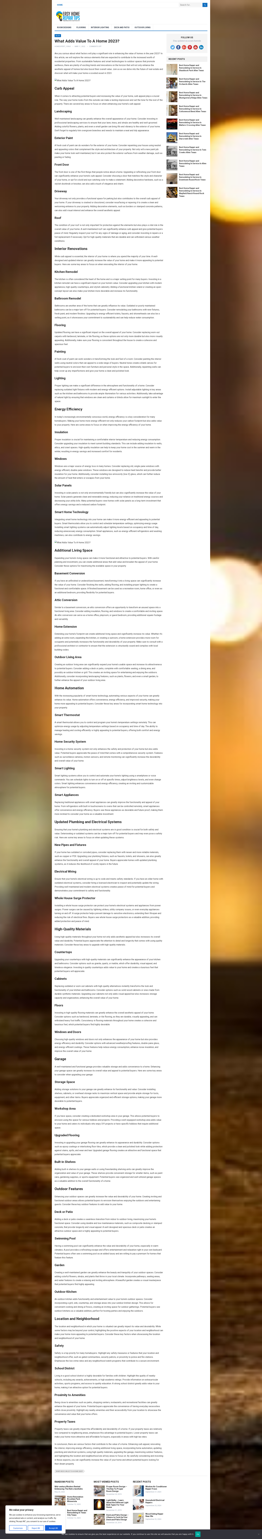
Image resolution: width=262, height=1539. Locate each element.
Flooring (81, 27)
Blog (58, 36)
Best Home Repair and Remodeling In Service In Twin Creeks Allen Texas (192, 150)
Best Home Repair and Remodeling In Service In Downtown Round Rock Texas (192, 177)
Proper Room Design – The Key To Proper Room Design (116, 1488)
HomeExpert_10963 (63, 46)
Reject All (36, 1528)
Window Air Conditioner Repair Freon (156, 1487)
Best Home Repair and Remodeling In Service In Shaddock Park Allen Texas (191, 68)
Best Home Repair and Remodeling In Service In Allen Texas (192, 163)
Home (60, 5)
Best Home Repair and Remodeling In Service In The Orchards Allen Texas (192, 81)
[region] (35, 1519)
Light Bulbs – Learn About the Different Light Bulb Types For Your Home (117, 1503)
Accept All (53, 1528)
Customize (18, 1528)
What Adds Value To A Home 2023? (69, 1471)
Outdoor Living (143, 27)
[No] (258, 1534)
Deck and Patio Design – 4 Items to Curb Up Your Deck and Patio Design (117, 1517)
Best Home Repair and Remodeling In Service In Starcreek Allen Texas (190, 136)
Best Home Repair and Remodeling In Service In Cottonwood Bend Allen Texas (192, 109)
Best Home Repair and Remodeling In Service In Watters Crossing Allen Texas (192, 122)
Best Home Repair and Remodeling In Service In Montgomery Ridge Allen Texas (193, 95)
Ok (198, 1534)
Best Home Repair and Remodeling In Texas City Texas (77, 1512)
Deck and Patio (121, 27)
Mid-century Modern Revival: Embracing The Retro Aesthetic (69, 1487)
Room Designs (64, 27)
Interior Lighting (100, 27)
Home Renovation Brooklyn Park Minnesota (75, 1499)
